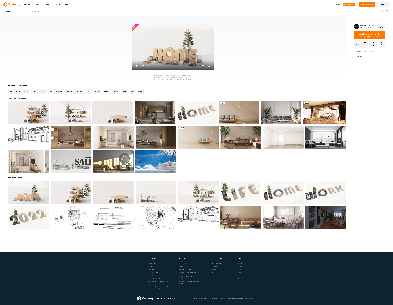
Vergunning (183, 263)
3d (11, 91)
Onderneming (153, 272)
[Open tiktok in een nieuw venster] (171, 298)
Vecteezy (151, 266)
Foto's (37, 5)
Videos (46, 5)
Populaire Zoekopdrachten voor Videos (189, 282)
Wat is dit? (372, 51)
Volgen (381, 27)
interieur (59, 91)
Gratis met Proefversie (369, 35)
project (106, 91)
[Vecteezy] (11, 4)
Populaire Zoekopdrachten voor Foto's (189, 278)
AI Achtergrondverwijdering (158, 286)
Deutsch (240, 272)
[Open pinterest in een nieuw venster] (168, 298)
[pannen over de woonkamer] (239, 112)
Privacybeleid (239, 298)
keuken (69, 91)
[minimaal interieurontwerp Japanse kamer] (198, 137)
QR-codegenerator (154, 289)
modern (79, 91)
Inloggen (383, 4)
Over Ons (215, 269)
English (240, 263)
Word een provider (215, 273)
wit (132, 91)
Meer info (359, 56)
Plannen (339, 4)
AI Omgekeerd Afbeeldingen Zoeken (158, 282)
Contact (214, 266)
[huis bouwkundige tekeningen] (28, 137)
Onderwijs (152, 275)
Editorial (57, 5)
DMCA (181, 266)
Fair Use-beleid (249, 298)
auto (18, 91)
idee (50, 91)
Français (240, 275)
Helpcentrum (216, 263)
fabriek (97, 91)
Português (241, 269)
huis (42, 91)
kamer (116, 91)
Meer (66, 5)
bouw (26, 91)
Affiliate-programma (186, 269)
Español (240, 266)
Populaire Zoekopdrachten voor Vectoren (189, 273)
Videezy (151, 269)
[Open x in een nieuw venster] (174, 298)
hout (140, 91)
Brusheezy (152, 263)
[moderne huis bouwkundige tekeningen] (71, 217)
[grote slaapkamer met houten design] (324, 112)
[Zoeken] (381, 11)
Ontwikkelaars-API (154, 278)
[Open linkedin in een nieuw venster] (164, 298)
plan (88, 91)
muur (125, 91)
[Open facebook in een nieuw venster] (158, 298)
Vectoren (26, 5)
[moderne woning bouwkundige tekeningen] (113, 217)
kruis (34, 91)
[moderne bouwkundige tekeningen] (156, 217)
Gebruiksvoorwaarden (227, 298)
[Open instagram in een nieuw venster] (161, 298)
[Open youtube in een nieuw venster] (177, 298)
